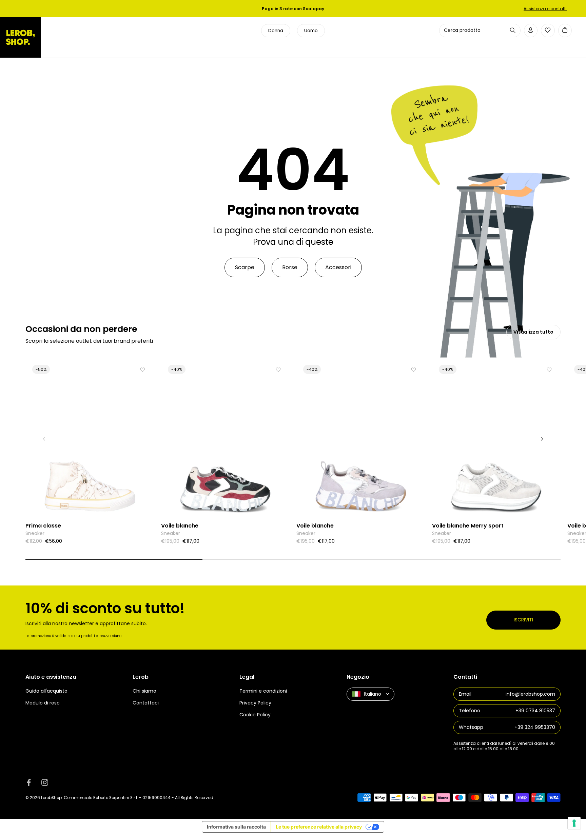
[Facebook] (28, 782)
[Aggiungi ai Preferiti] (143, 370)
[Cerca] (512, 30)
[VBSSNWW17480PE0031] (225, 438)
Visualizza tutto (533, 332)
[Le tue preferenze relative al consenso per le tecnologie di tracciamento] (574, 823)
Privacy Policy (255, 702)
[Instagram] (44, 782)
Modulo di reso (42, 702)
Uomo (311, 30)
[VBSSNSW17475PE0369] (360, 438)
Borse (289, 267)
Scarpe (244, 267)
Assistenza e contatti (545, 9)
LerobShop (51, 797)
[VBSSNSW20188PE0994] (496, 438)
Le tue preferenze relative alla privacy (319, 827)
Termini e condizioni (263, 691)
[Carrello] (565, 31)
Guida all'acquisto (46, 691)
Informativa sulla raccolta (236, 827)
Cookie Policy (255, 714)
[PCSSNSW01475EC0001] (89, 438)
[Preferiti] (548, 30)
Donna (275, 30)
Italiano (372, 693)
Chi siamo (144, 691)
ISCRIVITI (523, 619)
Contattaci (146, 702)
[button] (44, 438)
